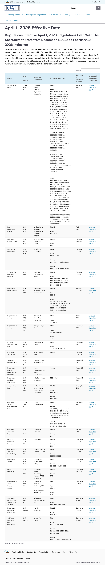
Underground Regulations (36, 15)
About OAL (87, 15)
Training (67, 15)
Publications (54, 15)
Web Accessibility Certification (18, 558)
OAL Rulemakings (11, 20)
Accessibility (44, 552)
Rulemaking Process (13, 15)
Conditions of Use (58, 552)
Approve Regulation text (92, 328)
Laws (76, 15)
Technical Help (18, 552)
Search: (78, 70)
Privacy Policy (74, 552)
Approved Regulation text (92, 88)
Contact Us (96, 2)
